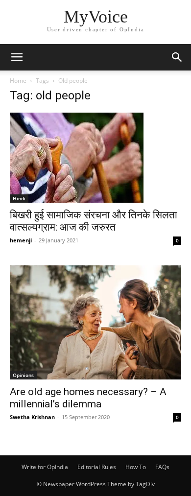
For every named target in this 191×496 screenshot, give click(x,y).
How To (135, 467)
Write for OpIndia (45, 467)
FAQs (162, 467)
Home (18, 80)
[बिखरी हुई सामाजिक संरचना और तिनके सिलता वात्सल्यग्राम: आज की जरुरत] (95, 158)
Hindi (19, 198)
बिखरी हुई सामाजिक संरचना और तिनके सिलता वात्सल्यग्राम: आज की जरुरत (93, 221)
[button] (16, 57)
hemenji (21, 240)
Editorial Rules (96, 467)
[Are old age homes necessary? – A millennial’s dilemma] (95, 322)
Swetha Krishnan (32, 417)
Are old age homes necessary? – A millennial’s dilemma (88, 398)
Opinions (23, 375)
